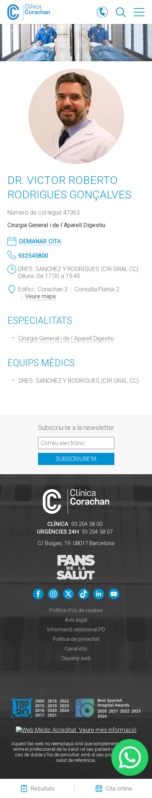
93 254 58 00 (86, 524)
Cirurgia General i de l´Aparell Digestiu (66, 338)
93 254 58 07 (97, 531)
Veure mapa (40, 296)
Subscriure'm (76, 458)
